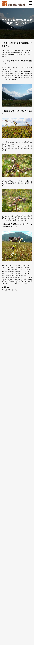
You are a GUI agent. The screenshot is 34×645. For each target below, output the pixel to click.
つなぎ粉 (7, 542)
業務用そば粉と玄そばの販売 (12, 579)
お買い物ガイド (8, 587)
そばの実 (7, 545)
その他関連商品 (9, 557)
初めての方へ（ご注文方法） (12, 583)
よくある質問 (7, 598)
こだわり (5, 564)
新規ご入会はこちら (16, 341)
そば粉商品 (7, 534)
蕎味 (5, 553)
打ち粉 (6, 538)
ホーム (5, 527)
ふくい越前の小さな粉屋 (11, 572)
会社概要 (5, 568)
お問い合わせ (7, 602)
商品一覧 (5, 530)
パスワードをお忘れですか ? (16, 337)
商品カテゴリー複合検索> (17, 416)
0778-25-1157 (19, 501)
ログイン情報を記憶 (11, 325)
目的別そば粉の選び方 (10, 560)
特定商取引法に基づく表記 (11, 606)
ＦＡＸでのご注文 (8, 594)
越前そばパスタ (9, 549)
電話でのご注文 (8, 591)
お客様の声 (6, 575)
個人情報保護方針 (8, 609)
